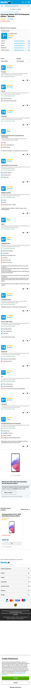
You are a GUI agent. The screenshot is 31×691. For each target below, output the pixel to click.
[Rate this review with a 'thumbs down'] (27, 80)
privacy (18, 673)
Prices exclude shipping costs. (15, 612)
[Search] (28, 6)
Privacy (12, 617)
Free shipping (17, 475)
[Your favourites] (25, 2)
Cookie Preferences (24, 617)
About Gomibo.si (6, 617)
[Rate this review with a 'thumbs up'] (23, 80)
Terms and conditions (11, 618)
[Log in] (22, 2)
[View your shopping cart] (28, 2)
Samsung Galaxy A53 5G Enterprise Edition (10, 12)
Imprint (17, 617)
